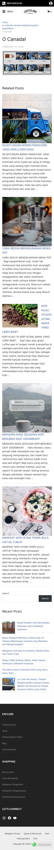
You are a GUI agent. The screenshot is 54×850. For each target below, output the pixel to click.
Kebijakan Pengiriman (12, 784)
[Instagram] (4, 818)
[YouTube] (15, 818)
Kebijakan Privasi (12, 833)
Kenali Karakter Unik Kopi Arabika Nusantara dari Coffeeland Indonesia (33, 626)
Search (5, 593)
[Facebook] (9, 818)
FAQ (35, 838)
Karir (47, 833)
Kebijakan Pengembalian (14, 790)
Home (5, 22)
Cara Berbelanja (10, 778)
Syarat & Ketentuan (33, 833)
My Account (8, 772)
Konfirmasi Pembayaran (13, 797)
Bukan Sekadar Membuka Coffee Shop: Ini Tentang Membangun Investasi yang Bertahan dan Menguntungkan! (25, 641)
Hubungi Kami (9, 749)
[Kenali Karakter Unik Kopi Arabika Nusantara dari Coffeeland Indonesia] (8, 628)
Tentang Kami (9, 724)
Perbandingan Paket (12, 737)
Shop (4, 731)
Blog (4, 743)
